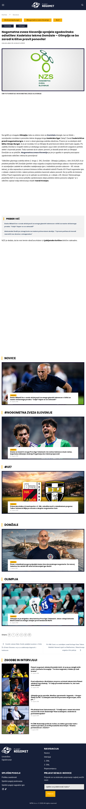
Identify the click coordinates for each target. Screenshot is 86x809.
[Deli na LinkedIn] (29, 635)
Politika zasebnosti (9, 777)
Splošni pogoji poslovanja (12, 781)
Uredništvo (6, 757)
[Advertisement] (43, 114)
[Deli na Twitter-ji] (17, 635)
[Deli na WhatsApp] (9, 635)
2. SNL (47, 765)
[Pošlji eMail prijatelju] (21, 635)
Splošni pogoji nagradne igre (13, 785)
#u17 (57, 20)
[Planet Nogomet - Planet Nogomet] (43, 5)
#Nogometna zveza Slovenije (38, 20)
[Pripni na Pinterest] (25, 635)
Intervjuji (47, 757)
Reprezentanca (50, 769)
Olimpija (22, 26)
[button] (3, 5)
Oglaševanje (7, 760)
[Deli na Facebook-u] (13, 635)
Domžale (7, 26)
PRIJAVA (50, 793)
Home (4, 14)
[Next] (81, 384)
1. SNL (47, 761)
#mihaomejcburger (11, 20)
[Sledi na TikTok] (6, 789)
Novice (16, 14)
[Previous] (5, 384)
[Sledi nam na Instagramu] (3, 789)
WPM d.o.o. (34, 803)
